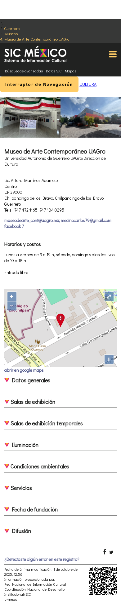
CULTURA (87, 84)
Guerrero (12, 28)
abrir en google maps (24, 370)
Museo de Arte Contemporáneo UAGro (36, 39)
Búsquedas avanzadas (24, 70)
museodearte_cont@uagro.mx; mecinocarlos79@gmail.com (57, 220)
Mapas (70, 70)
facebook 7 (14, 226)
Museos (11, 33)
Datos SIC (54, 70)
